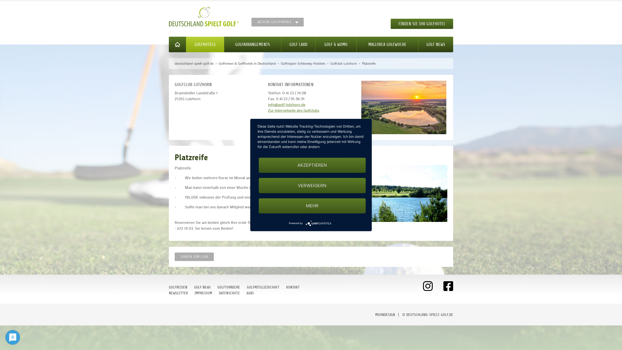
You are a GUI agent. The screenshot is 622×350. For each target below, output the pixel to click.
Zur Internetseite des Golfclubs (293, 110)
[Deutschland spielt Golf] (204, 16)
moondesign (385, 315)
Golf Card (298, 44)
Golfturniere (228, 287)
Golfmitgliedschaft (263, 287)
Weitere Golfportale (274, 22)
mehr (312, 205)
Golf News (435, 44)
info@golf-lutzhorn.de (286, 104)
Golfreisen (178, 287)
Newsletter (178, 293)
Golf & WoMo (335, 44)
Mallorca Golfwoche (387, 44)
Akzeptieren (312, 165)
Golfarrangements (252, 44)
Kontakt (293, 287)
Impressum (203, 293)
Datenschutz (229, 293)
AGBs (250, 293)
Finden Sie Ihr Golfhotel (421, 23)
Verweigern (312, 185)
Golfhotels (205, 44)
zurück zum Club (194, 257)
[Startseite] (177, 44)
